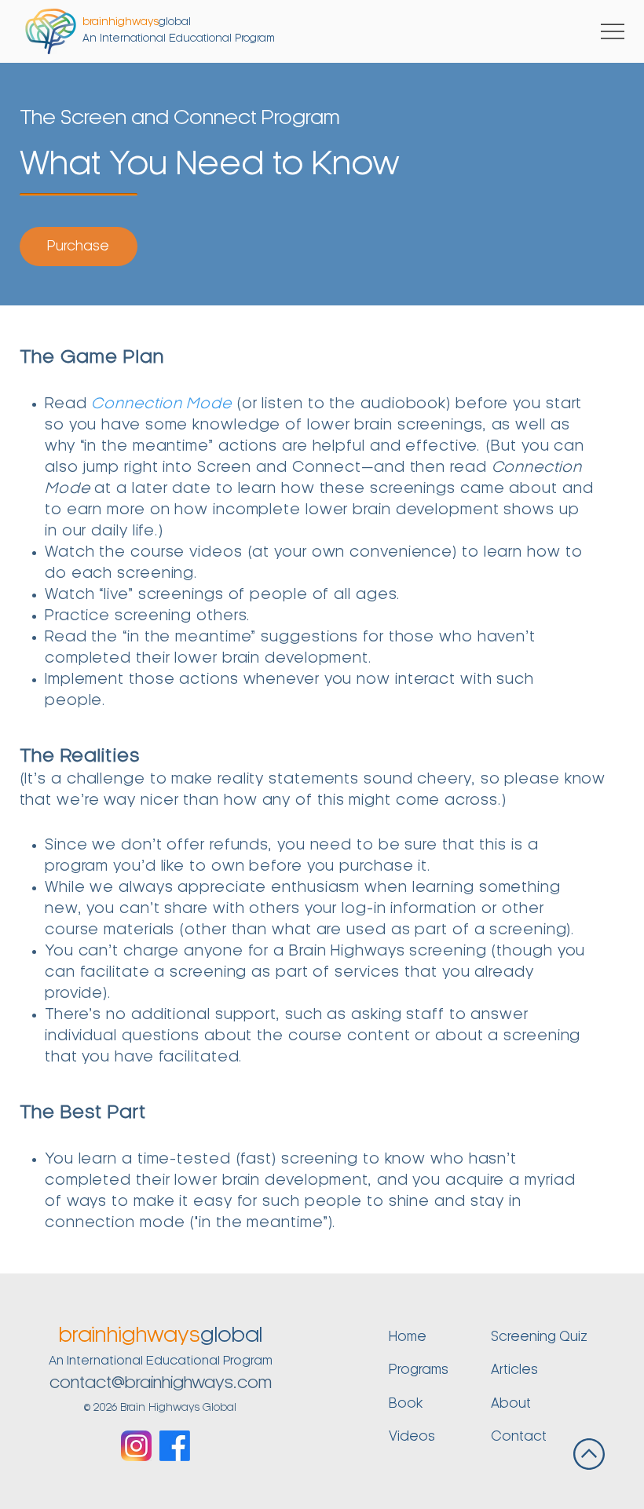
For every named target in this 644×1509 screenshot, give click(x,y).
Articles (514, 1370)
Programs (418, 1370)
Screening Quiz (539, 1337)
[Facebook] (174, 1445)
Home (407, 1337)
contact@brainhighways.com (160, 1383)
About (511, 1404)
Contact (519, 1436)
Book (406, 1404)
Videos (412, 1436)
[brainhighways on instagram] (136, 1445)
